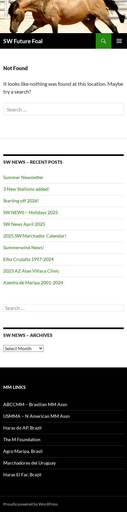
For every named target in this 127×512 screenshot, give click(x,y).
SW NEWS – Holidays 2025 (30, 212)
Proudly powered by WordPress (30, 504)
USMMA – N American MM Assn (36, 416)
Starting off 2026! (21, 200)
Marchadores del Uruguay (29, 463)
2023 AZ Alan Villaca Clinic (31, 271)
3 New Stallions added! (26, 189)
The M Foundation (21, 439)
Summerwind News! (23, 247)
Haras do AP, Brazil (22, 427)
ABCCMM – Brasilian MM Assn (35, 404)
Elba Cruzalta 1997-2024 (28, 259)
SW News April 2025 (24, 224)
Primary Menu (119, 41)
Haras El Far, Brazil (22, 474)
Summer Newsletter (23, 177)
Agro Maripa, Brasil (23, 451)
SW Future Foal (23, 41)
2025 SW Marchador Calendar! (34, 235)
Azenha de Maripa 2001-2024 (33, 282)
